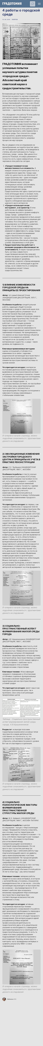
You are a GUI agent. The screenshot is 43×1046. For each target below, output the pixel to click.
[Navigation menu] (39, 4)
